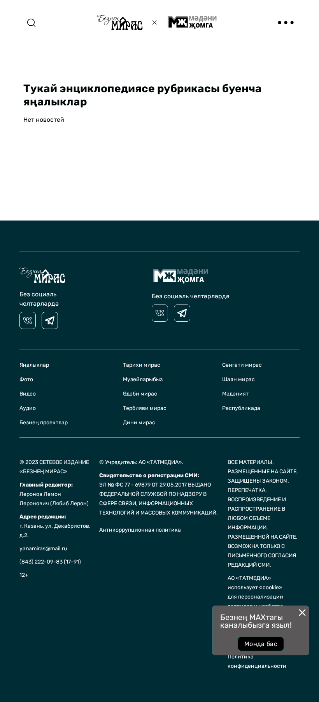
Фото (26, 379)
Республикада (241, 408)
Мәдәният (235, 393)
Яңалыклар (34, 365)
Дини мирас (139, 422)
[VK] (27, 320)
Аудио (27, 408)
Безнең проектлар (43, 422)
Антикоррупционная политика (140, 530)
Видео (27, 393)
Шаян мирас (238, 379)
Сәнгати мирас (242, 365)
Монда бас (260, 644)
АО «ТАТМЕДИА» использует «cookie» (255, 583)
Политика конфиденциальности (257, 661)
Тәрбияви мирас (145, 408)
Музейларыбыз (143, 379)
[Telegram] (50, 320)
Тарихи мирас (141, 365)
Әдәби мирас (140, 393)
